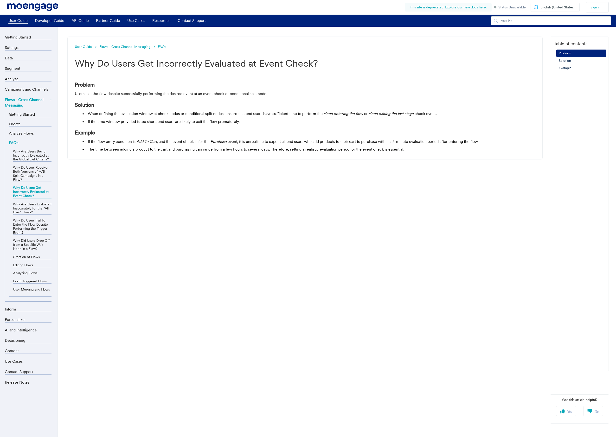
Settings (12, 47)
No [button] (597, 411)
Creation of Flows (26, 257)
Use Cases (136, 20)
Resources (161, 20)
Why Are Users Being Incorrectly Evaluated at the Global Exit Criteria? (31, 155)
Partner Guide (108, 20)
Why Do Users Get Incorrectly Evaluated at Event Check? (31, 192)
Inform (10, 309)
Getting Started (18, 37)
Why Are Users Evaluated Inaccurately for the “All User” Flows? (32, 208)
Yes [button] (569, 411)
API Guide (80, 20)
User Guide (18, 20)
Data (9, 58)
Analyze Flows (21, 133)
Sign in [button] (595, 7)
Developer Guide (49, 20)
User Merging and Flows (31, 289)
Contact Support (192, 20)
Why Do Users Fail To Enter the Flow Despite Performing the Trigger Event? (30, 226)
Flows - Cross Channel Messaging (124, 46)
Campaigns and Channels (26, 89)
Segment (12, 68)
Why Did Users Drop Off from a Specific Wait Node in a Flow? (31, 245)
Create (15, 123)
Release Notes (17, 382)
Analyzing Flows (25, 273)
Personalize (15, 319)
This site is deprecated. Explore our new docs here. (448, 7)
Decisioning (15, 340)
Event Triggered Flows (30, 281)
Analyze (12, 78)
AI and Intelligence (21, 330)
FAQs (162, 46)
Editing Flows (23, 265)
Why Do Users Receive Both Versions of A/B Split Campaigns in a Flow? (30, 173)
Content (12, 350)
